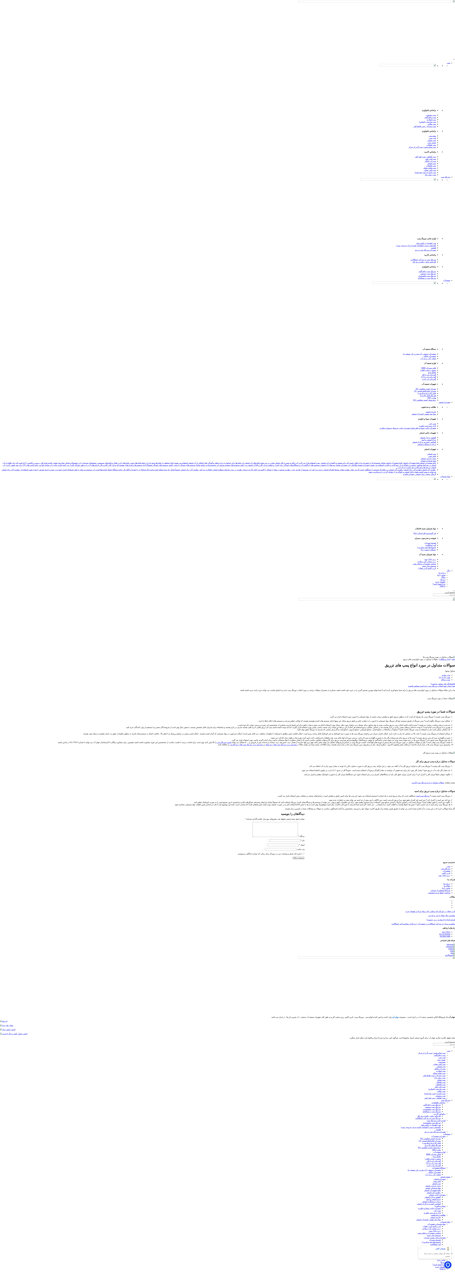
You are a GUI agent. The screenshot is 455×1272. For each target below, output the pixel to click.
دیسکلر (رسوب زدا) (428, 550)
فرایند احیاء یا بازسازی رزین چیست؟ (440, 920)
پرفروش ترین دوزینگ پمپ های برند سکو (281, 745)
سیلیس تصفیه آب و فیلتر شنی (424, 564)
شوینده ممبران (430, 543)
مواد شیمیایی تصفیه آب (436, 1224)
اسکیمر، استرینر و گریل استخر (424, 442)
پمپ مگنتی (431, 124)
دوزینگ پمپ (445, 177)
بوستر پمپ (432, 143)
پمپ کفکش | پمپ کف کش (425, 157)
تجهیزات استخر (444, 402)
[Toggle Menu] (454, 59)
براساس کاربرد (440, 1114)
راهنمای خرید (440, 582)
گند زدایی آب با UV (428, 377)
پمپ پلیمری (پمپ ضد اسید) (425, 172)
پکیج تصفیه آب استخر (432, 1190)
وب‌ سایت (301, 849)
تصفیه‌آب (446, 280)
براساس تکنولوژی (438, 1103)
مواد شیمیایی (445, 476)
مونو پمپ (432, 136)
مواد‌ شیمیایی (445, 1222)
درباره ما (442, 573)
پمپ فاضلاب (431, 166)
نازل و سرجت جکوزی (427, 426)
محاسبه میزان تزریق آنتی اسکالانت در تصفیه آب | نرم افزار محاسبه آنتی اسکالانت (423, 924)
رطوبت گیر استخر (434, 1193)
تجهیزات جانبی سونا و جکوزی (429, 1208)
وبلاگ (443, 577)
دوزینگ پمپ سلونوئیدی (427, 276)
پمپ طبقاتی (431, 145)
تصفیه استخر (445, 1177)
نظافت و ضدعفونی (438, 1215)
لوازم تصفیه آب (439, 1152)
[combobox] (444, 595)
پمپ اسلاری (431, 120)
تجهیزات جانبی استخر (437, 1195)
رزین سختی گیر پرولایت (426, 562)
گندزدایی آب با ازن (429, 379)
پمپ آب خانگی (430, 161)
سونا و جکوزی (440, 1206)
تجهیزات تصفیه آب (438, 1136)
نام (303, 840)
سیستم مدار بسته (429, 566)
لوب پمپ (432, 138)
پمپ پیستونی (431, 115)
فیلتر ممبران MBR (428, 368)
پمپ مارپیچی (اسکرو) (427, 122)
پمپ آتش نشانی (430, 170)
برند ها (443, 580)
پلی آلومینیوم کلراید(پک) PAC (425, 533)
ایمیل (302, 845)
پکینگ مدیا (432, 372)
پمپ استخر (431, 163)
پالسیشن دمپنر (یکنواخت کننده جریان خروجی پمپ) (416, 246)
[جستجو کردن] (454, 597)
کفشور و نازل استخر (428, 438)
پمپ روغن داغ (430, 175)
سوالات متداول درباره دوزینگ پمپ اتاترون (427, 783)
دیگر (448, 571)
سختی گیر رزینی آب (428, 358)
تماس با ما (441, 575)
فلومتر (433, 248)
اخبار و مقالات (444, 659)
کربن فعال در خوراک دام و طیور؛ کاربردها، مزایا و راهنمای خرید (430, 911)
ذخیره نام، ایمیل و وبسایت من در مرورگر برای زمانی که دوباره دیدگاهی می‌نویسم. (270, 854)
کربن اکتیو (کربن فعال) (427, 568)
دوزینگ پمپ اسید (423, 796)
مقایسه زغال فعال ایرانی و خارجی (441, 916)
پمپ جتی (432, 424)
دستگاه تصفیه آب (439, 1168)
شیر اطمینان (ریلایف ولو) (426, 243)
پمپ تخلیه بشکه (429, 168)
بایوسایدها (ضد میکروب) (426, 547)
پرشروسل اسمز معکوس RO (424, 400)
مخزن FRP (431, 398)
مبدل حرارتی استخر (428, 458)
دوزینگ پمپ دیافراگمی (427, 271)
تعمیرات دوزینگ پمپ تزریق (425, 250)
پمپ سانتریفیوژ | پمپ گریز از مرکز (422, 147)
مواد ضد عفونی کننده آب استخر (424, 414)
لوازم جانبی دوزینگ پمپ (436, 1121)
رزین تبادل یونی (430, 559)
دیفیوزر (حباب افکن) (428, 370)
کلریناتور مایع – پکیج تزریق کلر (424, 262)
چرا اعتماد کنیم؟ (439, 584)
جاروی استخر (430, 412)
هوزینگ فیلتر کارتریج (428, 396)
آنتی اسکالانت (430, 545)
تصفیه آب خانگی (429, 356)
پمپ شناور (432, 140)
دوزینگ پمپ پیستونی (428, 274)
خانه (453, 659)
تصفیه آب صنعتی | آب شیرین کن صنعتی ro (419, 354)
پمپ (448, 63)
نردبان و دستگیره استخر (426, 444)
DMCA (443, 586)
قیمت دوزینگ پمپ (224, 742)
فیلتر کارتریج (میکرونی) (427, 393)
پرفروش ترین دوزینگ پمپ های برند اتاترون (246, 745)
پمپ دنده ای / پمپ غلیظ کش (424, 126)
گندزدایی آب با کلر (429, 375)
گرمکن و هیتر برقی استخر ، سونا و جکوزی (419, 474)
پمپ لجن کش (430, 159)
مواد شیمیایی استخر (428, 461)
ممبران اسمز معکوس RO (426, 389)
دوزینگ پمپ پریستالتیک (427, 278)
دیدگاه (301, 836)
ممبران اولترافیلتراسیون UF (425, 391)
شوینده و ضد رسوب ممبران (435, 1238)
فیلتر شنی (432, 456)
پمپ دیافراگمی (430, 117)
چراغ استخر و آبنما (429, 440)
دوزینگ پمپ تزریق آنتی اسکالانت (423, 260)
